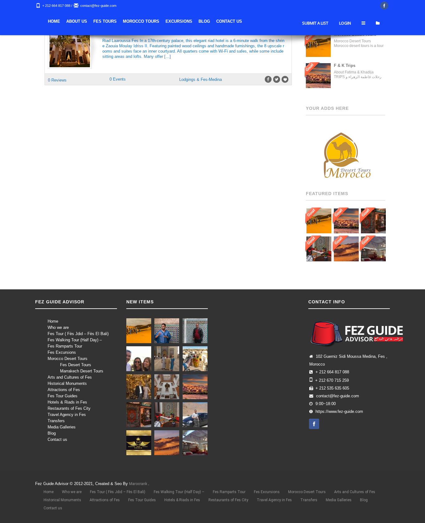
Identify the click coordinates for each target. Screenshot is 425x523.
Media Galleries (62, 427)
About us (76, 21)
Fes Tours (105, 21)
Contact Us (229, 21)
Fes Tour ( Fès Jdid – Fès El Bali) (78, 333)
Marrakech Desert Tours (81, 371)
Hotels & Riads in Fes (67, 402)
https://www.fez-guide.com (339, 411)
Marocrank (138, 484)
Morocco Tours (141, 21)
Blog (204, 21)
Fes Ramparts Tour (65, 346)
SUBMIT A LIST (315, 23)
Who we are (58, 327)
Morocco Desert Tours (67, 358)
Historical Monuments (67, 383)
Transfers (56, 420)
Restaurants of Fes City (69, 408)
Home (54, 21)
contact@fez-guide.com (98, 5)
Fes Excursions (62, 352)
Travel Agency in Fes (67, 414)
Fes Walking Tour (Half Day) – (75, 340)
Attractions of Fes (64, 389)
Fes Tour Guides (62, 396)
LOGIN (345, 23)
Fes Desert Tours (75, 364)
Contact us (57, 439)
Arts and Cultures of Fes (70, 377)
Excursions (179, 21)
